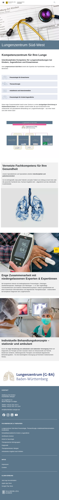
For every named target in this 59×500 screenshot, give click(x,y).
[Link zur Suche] (54, 2)
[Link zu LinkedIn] (12, 415)
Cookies (4, 467)
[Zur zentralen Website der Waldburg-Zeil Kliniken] (29, 492)
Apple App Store (7, 483)
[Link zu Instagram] (8, 415)
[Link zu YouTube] (16, 415)
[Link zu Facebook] (3, 415)
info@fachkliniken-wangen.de (11, 409)
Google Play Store (7, 486)
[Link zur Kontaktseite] (56, 250)
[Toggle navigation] (3, 2)
